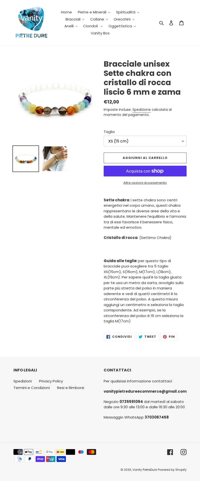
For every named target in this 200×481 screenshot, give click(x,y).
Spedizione (141, 109)
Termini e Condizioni (31, 387)
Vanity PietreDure (144, 470)
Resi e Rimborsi (70, 387)
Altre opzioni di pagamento (145, 182)
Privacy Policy (51, 381)
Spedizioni (22, 381)
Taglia (109, 131)
